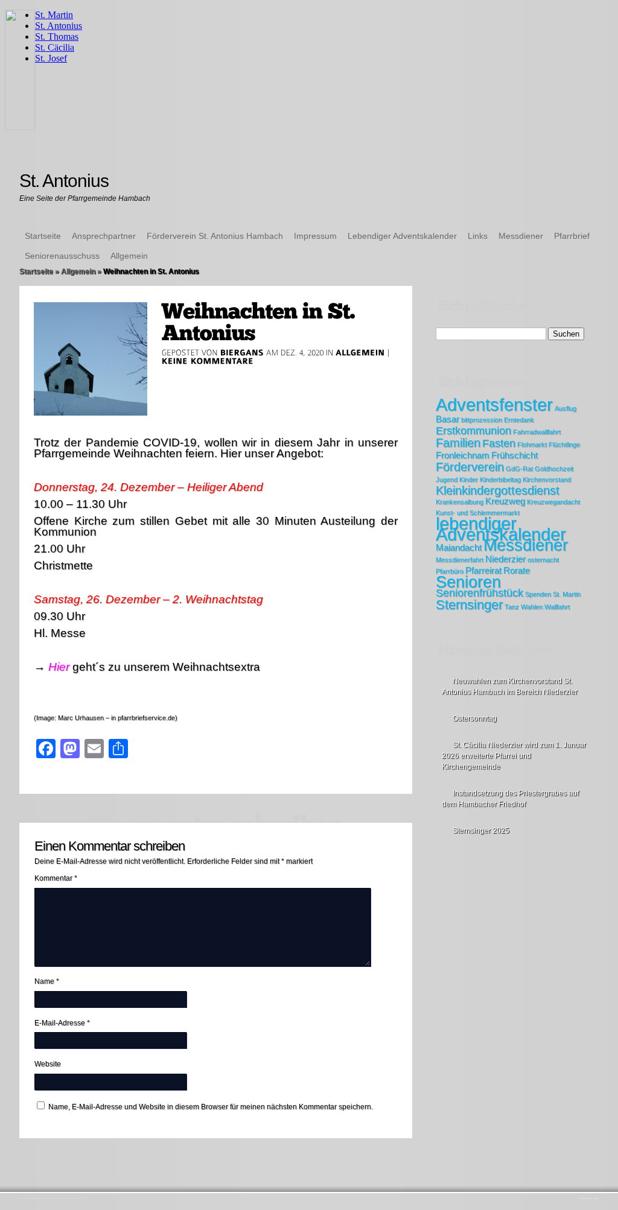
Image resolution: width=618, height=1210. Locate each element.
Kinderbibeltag (500, 479)
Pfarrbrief (572, 236)
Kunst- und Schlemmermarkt (478, 512)
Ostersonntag (475, 718)
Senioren (468, 582)
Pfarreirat (483, 570)
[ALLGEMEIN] (360, 352)
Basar (447, 419)
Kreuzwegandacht (553, 501)
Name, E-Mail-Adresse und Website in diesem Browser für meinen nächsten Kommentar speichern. (210, 1107)
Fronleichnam (462, 455)
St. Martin (567, 594)
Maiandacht (459, 548)
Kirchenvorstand (547, 479)
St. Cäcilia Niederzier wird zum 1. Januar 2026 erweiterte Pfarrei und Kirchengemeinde (514, 756)
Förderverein (470, 467)
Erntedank (519, 419)
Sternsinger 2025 (481, 830)
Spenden (538, 594)
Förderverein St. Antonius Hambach (215, 236)
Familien (458, 442)
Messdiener (521, 236)
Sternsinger (469, 604)
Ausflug (565, 408)
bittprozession (481, 419)
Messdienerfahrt (459, 559)
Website (47, 1064)
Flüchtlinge (564, 444)
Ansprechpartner (104, 236)
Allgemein (129, 256)
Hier (58, 666)
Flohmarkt (532, 444)
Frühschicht (514, 455)
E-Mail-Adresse (62, 1023)
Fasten (498, 443)
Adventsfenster (494, 404)
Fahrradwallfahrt (537, 432)
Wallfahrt (557, 606)
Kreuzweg (505, 501)
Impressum (315, 236)
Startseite (43, 236)
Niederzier (505, 559)
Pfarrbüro (450, 571)
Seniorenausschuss (62, 256)
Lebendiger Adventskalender (402, 236)
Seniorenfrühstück (479, 593)
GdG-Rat (519, 468)
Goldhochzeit (554, 468)
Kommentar (55, 878)
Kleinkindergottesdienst (497, 490)
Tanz (512, 606)
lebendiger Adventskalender (501, 528)
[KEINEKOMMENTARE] (208, 361)
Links (478, 236)
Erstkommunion (473, 431)
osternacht (543, 559)
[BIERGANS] (242, 352)
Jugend (446, 479)
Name (46, 981)
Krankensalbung (459, 501)
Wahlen (532, 606)
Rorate (516, 570)
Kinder (468, 479)
